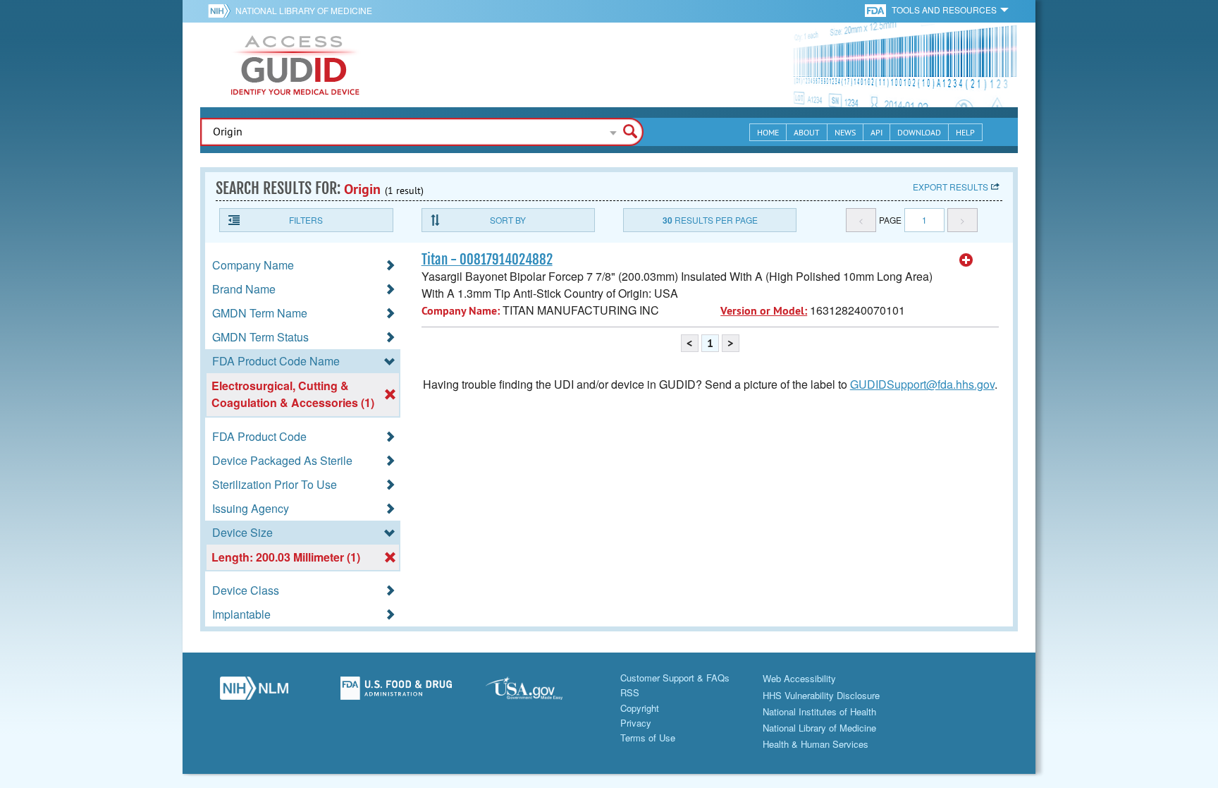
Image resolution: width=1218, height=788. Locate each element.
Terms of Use (647, 737)
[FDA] (876, 10)
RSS (629, 692)
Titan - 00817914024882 (487, 259)
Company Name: (461, 310)
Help (965, 132)
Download (919, 132)
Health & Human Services (815, 744)
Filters (306, 220)
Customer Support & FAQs (675, 677)
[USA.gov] (537, 692)
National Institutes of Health (819, 711)
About (807, 132)
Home (768, 132)
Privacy (635, 722)
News (845, 132)
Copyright (639, 708)
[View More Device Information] (966, 260)
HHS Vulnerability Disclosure (821, 695)
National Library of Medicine (303, 10)
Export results (950, 187)
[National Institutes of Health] (221, 10)
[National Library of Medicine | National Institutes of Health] (253, 692)
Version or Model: (763, 310)
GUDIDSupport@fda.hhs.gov (922, 384)
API (876, 132)
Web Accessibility (799, 678)
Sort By (508, 220)
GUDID (295, 65)
